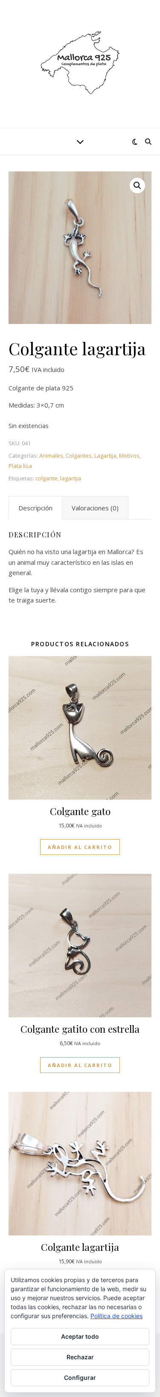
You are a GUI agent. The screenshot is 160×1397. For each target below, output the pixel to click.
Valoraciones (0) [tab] (95, 508)
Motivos (129, 455)
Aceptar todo (80, 1336)
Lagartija (105, 455)
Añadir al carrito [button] (80, 847)
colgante (46, 478)
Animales (51, 455)
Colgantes (79, 455)
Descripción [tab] (35, 508)
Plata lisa (20, 466)
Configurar (80, 1377)
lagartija (70, 478)
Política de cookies (116, 1315)
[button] (137, 185)
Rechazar (80, 1357)
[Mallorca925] (80, 64)
